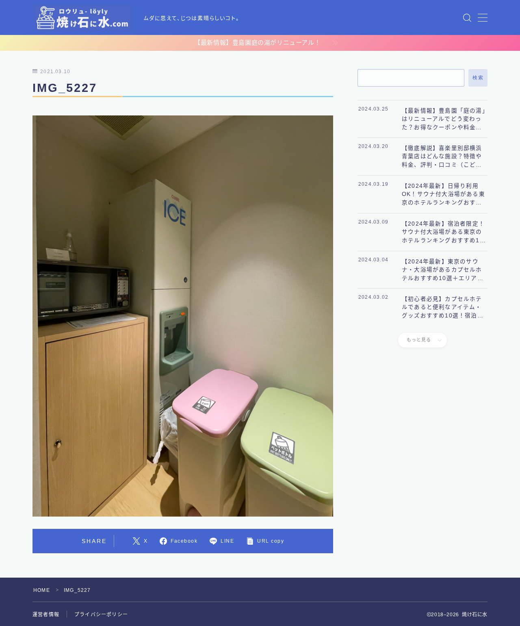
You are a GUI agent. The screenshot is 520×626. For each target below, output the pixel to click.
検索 (477, 77)
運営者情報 (45, 614)
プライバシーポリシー (101, 614)
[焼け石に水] (82, 17)
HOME (41, 590)
